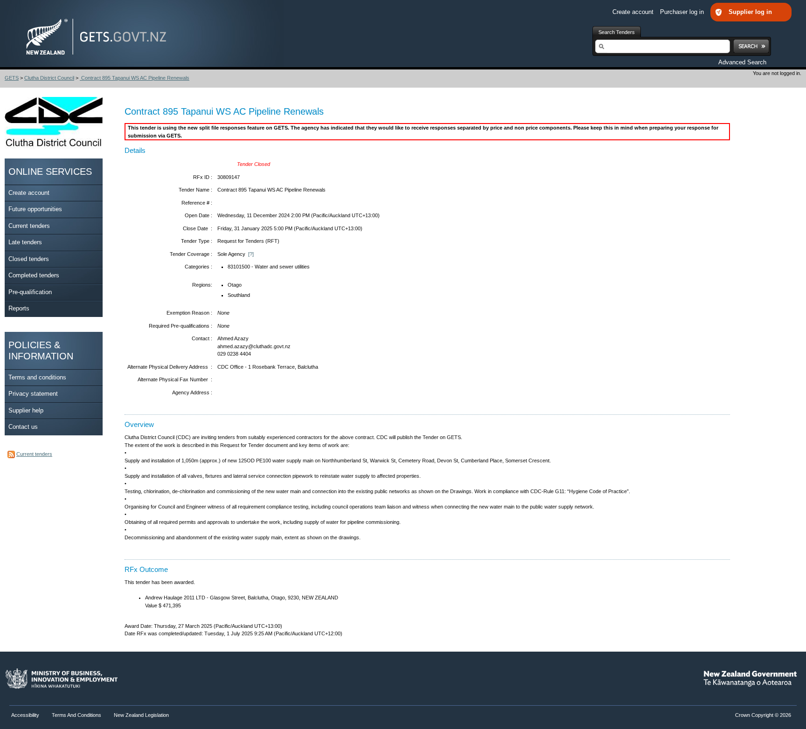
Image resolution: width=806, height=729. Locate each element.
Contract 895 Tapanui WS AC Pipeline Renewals (134, 78)
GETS (12, 78)
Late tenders (25, 242)
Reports (18, 308)
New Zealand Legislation (141, 715)
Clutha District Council (49, 78)
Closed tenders (28, 258)
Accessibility (26, 715)
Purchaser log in (683, 11)
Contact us (23, 426)
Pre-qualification (30, 292)
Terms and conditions (37, 377)
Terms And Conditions (76, 715)
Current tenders (29, 225)
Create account (633, 11)
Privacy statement (33, 393)
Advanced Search (742, 62)
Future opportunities (35, 209)
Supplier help (25, 410)
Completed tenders (33, 275)
